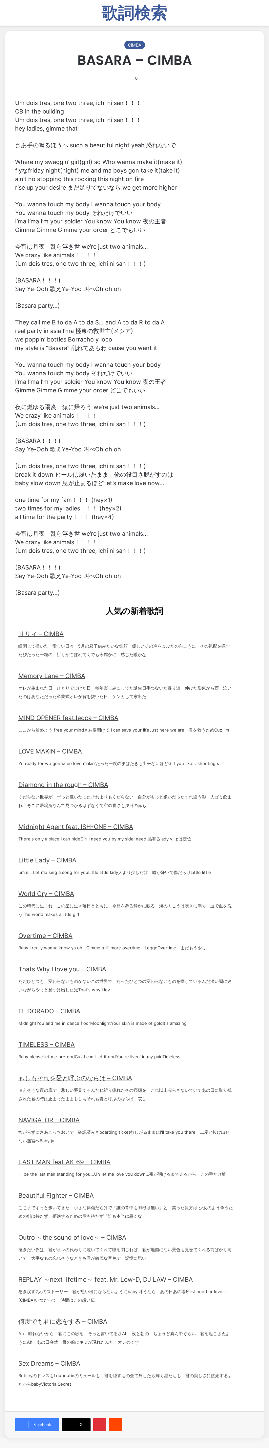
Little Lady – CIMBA (47, 860)
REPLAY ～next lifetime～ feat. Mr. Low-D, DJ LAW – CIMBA (105, 1279)
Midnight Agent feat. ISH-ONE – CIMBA (75, 827)
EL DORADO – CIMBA (49, 1011)
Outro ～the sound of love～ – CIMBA (72, 1237)
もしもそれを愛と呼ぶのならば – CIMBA (75, 1078)
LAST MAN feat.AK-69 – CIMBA (64, 1162)
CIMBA (134, 45)
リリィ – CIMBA (41, 634)
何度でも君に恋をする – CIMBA (62, 1321)
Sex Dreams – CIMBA (49, 1363)
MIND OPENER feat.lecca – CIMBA (68, 718)
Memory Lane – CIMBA (51, 676)
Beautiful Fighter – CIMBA (56, 1195)
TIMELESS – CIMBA (46, 1044)
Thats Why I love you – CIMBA (62, 969)
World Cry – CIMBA (46, 894)
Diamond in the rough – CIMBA (63, 785)
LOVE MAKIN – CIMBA (50, 751)
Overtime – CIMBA (45, 936)
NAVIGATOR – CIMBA (49, 1120)
